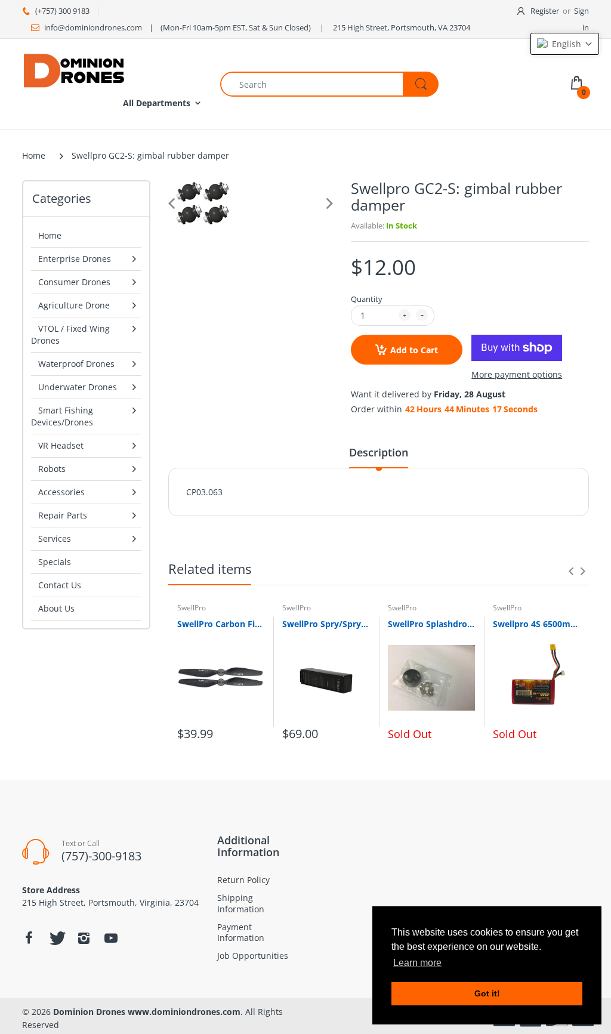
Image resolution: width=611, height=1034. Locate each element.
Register (545, 10)
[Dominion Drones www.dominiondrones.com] (74, 69)
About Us (56, 608)
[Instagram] (83, 937)
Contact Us (59, 585)
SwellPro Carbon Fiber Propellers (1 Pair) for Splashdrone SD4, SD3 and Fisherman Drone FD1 (220, 623)
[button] (564, 43)
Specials (54, 561)
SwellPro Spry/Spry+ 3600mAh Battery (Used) (325, 623)
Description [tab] (378, 452)
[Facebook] (28, 937)
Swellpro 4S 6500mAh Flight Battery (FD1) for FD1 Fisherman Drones (536, 623)
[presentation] (571, 571)
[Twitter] (56, 937)
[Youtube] (111, 937)
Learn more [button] (417, 963)
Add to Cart (414, 350)
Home (33, 155)
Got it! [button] (487, 993)
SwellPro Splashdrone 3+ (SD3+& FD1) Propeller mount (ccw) (431, 623)
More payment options (516, 374)
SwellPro (191, 608)
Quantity (366, 299)
